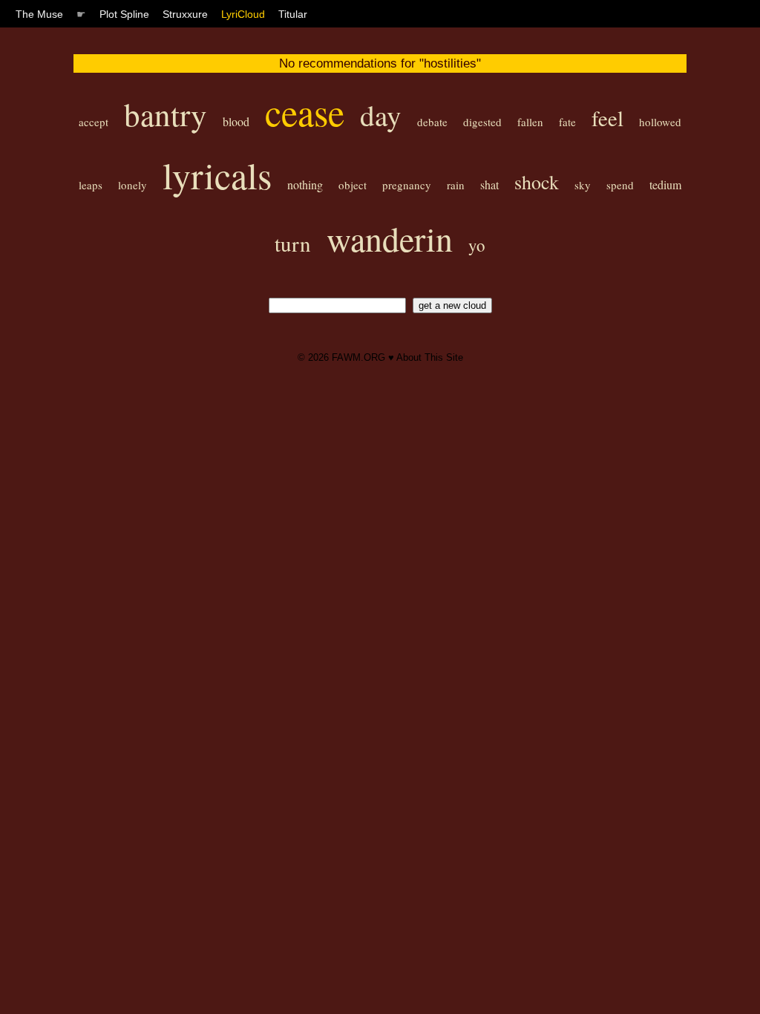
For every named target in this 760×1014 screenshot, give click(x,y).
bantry (165, 114)
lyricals (217, 175)
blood (236, 121)
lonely (132, 184)
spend (620, 184)
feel (607, 117)
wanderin (390, 238)
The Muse (39, 14)
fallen (530, 121)
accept (93, 121)
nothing (305, 184)
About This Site (429, 357)
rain (456, 184)
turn (293, 243)
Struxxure (185, 14)
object (352, 184)
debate (432, 121)
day (381, 115)
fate (567, 121)
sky (582, 184)
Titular (292, 14)
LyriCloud (243, 14)
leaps (90, 184)
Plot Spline (124, 14)
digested (482, 121)
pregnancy (406, 184)
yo (476, 245)
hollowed (660, 121)
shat (489, 184)
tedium (665, 184)
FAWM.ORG (358, 357)
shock (536, 181)
